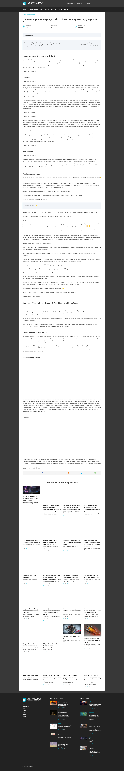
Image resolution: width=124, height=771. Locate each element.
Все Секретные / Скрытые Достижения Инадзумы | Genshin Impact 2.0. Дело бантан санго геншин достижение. (94, 716)
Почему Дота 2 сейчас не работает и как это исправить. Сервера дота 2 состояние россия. (51, 611)
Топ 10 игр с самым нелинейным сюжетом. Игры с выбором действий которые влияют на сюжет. (95, 705)
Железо (46, 9)
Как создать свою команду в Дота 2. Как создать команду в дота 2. (72, 542)
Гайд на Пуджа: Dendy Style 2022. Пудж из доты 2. (51, 645)
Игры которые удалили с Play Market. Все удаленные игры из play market (64, 726)
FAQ (41, 9)
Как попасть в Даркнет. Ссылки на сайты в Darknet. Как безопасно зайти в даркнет (64, 736)
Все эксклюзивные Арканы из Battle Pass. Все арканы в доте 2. (72, 610)
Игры (24, 9)
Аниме (66, 9)
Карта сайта (80, 3)
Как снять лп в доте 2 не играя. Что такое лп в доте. (91, 576)
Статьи (60, 9)
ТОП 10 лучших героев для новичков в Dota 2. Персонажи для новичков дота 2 (52, 677)
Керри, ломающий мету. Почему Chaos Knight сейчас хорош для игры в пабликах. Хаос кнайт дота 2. (92, 543)
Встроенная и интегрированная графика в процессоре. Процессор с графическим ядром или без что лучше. (94, 751)
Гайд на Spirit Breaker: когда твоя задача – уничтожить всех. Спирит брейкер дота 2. (71, 507)
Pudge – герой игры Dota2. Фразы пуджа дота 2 (30, 676)
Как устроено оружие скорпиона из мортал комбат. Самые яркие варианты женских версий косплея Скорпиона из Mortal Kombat (64, 715)
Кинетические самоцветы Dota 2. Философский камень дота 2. (92, 640)
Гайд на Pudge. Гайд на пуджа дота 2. (71, 637)
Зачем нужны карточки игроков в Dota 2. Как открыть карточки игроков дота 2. (92, 508)
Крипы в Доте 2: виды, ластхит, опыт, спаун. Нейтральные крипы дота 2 (71, 677)
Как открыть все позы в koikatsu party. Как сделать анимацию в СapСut (63, 746)
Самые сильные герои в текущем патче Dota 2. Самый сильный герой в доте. (92, 610)
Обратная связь (70, 3)
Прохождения (34, 9)
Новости (53, 9)
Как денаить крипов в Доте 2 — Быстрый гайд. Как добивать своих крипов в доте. (52, 577)
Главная (87, 3)
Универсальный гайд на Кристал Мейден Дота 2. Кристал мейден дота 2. (50, 542)
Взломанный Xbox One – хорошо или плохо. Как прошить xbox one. (63, 704)
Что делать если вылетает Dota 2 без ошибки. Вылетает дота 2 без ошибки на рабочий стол (92, 678)
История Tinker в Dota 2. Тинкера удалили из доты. (30, 645)
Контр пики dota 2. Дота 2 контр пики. (30, 576)
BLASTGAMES (35, 3)
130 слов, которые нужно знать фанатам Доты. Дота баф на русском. (30, 498)
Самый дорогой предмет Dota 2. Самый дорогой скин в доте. (31, 541)
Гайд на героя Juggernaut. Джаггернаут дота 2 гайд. (70, 576)
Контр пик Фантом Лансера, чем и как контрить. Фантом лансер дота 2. (31, 610)
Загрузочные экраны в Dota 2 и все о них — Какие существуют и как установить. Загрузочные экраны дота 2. (52, 508)
